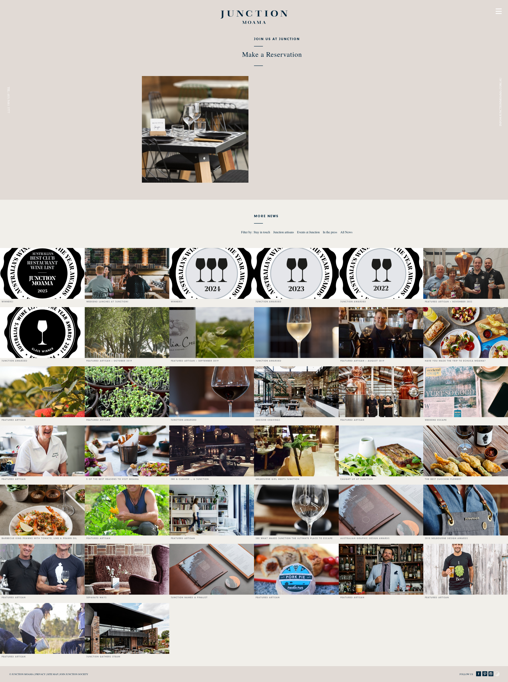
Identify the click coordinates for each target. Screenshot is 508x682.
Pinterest (484, 673)
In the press (330, 232)
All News (346, 232)
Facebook (478, 673)
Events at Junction (308, 232)
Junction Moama (254, 17)
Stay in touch (262, 232)
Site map (52, 674)
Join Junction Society (74, 674)
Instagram (491, 673)
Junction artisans (283, 232)
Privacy (40, 674)
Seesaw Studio (497, 673)
